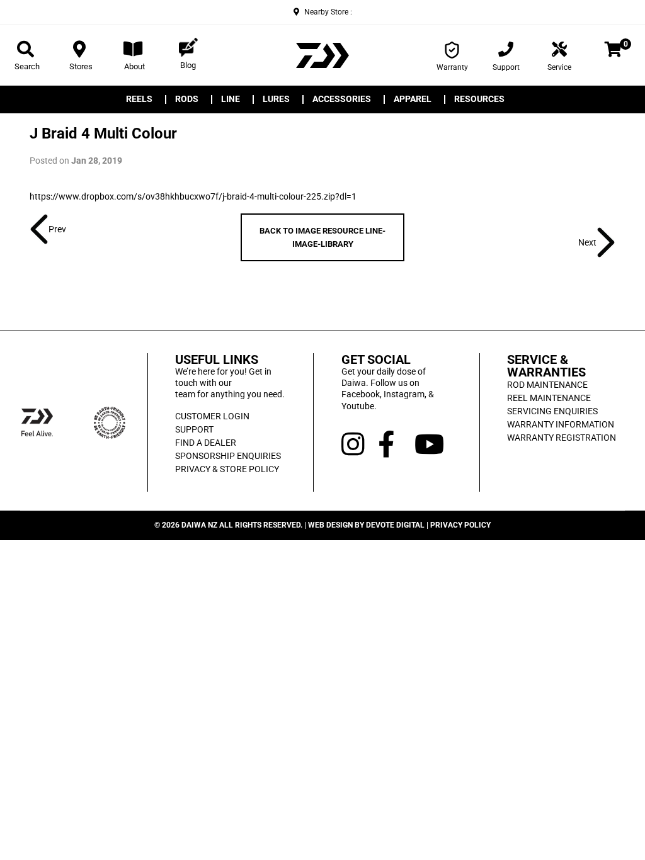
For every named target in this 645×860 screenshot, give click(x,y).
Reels (139, 99)
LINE (230, 99)
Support (506, 67)
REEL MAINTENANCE (549, 398)
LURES (276, 99)
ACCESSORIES (341, 99)
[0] (613, 52)
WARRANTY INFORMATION (560, 424)
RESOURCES (479, 99)
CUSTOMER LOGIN (212, 416)
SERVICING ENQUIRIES (552, 411)
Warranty (452, 67)
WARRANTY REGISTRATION (561, 438)
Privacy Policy (460, 525)
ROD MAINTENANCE (547, 385)
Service (559, 67)
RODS (186, 99)
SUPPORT (194, 429)
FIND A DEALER (205, 443)
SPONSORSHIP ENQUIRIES (228, 456)
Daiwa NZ (199, 525)
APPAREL (412, 99)
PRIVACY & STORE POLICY (227, 469)
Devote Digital (395, 525)
